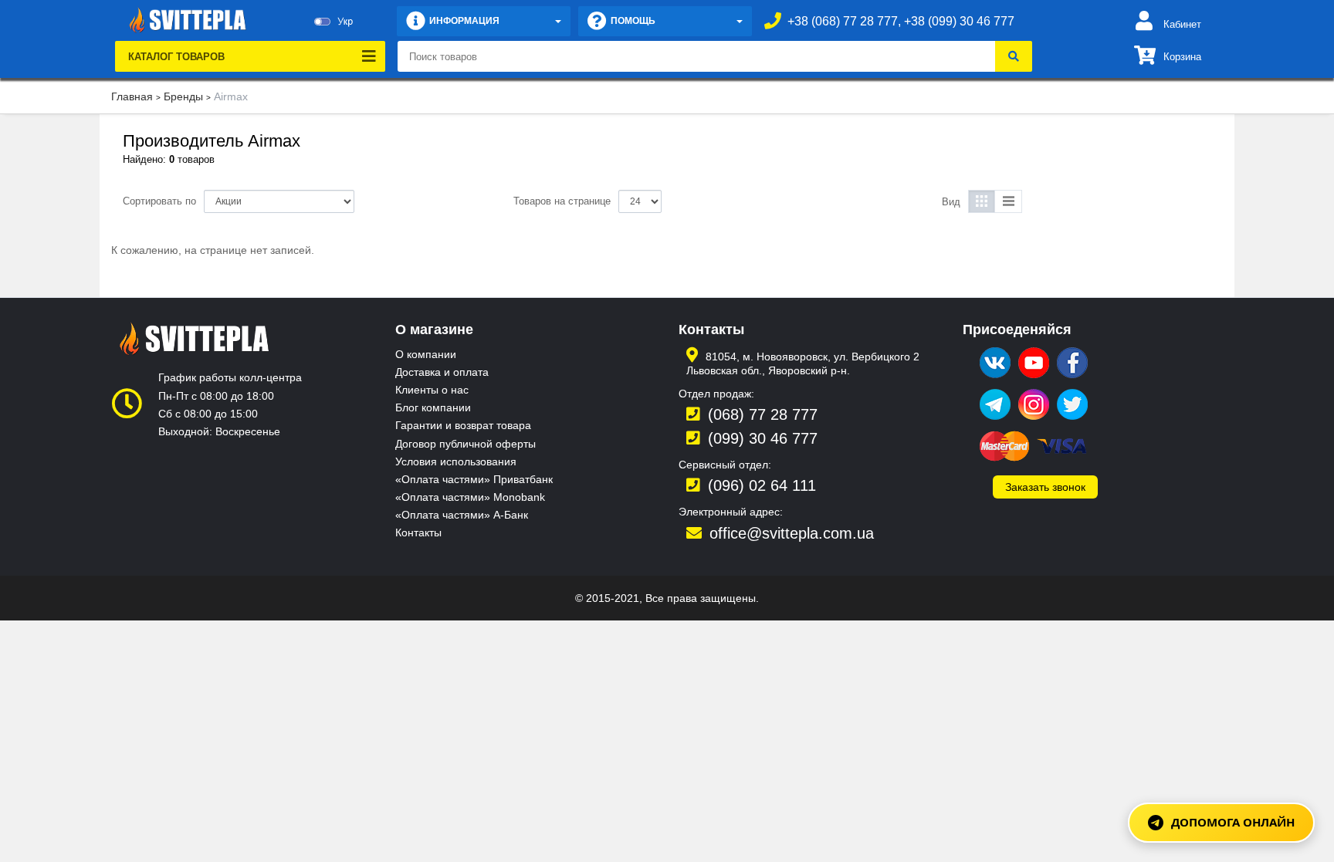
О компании (425, 354)
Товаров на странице (562, 201)
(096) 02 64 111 (762, 485)
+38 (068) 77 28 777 (842, 21)
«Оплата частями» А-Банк (461, 515)
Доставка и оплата (442, 372)
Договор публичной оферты (465, 444)
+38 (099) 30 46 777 (959, 21)
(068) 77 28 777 (763, 414)
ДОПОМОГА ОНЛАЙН (1233, 822)
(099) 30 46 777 (763, 438)
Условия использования (455, 461)
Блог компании (433, 407)
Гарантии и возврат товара (463, 425)
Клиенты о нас (432, 390)
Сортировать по (159, 201)
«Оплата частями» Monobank (470, 497)
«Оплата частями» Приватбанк (474, 479)
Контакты (418, 532)
